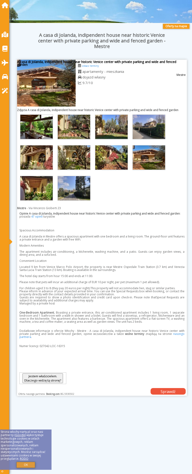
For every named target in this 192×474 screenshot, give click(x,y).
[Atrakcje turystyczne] (6, 91)
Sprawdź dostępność (168, 392)
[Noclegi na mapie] (6, 34)
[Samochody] (6, 77)
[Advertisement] (102, 440)
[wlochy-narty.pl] (6, 5)
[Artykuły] (6, 49)
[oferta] (79, 71)
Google (20, 435)
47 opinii (37, 216)
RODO (24, 459)
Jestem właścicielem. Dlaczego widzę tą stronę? (42, 378)
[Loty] (6, 63)
